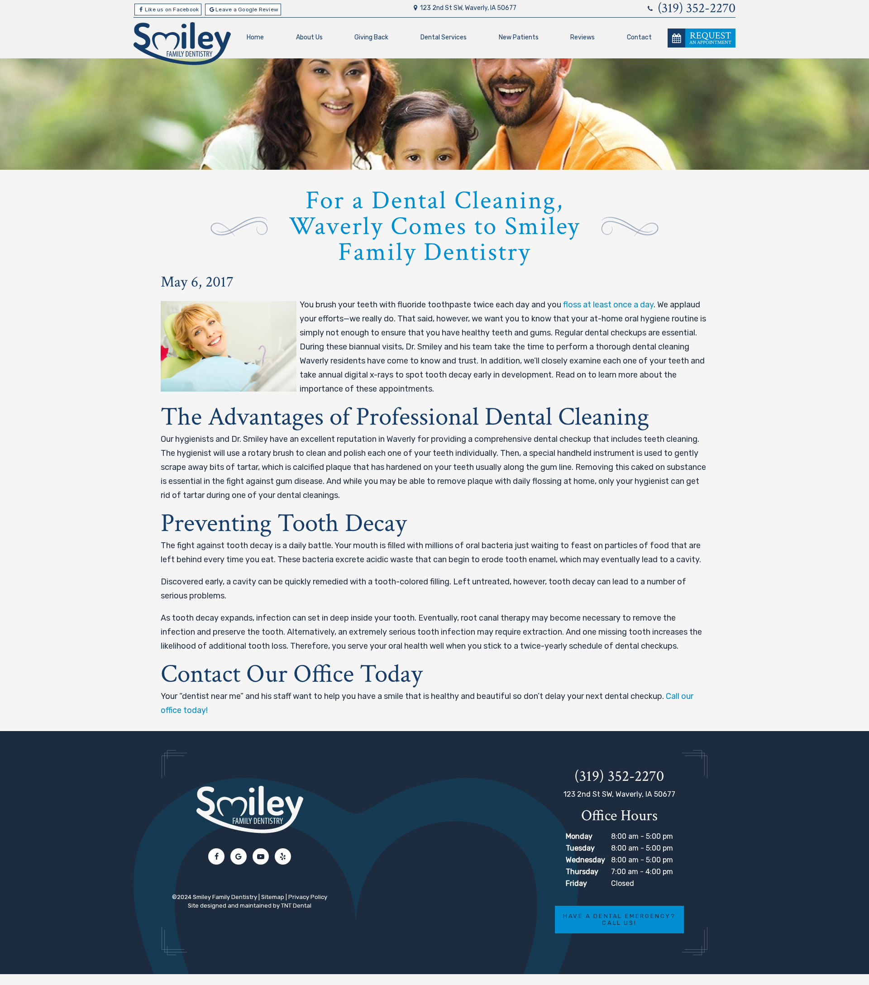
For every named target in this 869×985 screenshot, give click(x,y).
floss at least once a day (608, 305)
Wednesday (585, 860)
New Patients (519, 37)
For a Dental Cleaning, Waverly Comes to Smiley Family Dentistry (434, 226)
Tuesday (580, 848)
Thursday (582, 871)
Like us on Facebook (172, 9)
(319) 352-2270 (694, 8)
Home (255, 37)
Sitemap (272, 897)
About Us (309, 37)
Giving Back (371, 37)
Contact (639, 37)
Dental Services (443, 37)
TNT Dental (296, 905)
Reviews (582, 37)
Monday (579, 836)
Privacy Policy (307, 897)
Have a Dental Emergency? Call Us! (619, 920)
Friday (576, 883)
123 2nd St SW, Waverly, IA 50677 (468, 8)
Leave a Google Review (246, 9)
